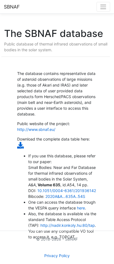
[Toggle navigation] (103, 7)
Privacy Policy (57, 255)
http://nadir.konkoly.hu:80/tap (67, 225)
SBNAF (12, 7)
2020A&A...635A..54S (65, 196)
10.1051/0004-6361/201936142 (66, 190)
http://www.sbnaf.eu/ (36, 129)
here (81, 208)
